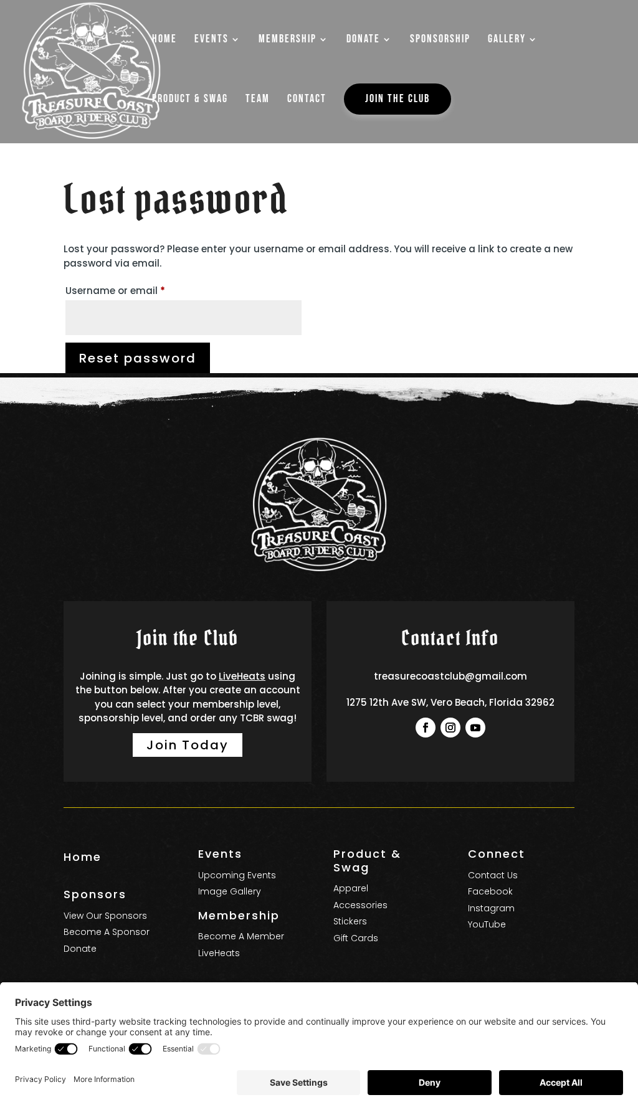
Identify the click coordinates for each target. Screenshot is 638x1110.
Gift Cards (355, 938)
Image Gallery (229, 891)
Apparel (350, 888)
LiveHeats (242, 676)
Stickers (350, 921)
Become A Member (241, 936)
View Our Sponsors (105, 915)
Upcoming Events (237, 875)
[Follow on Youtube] (475, 728)
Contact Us (493, 875)
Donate (80, 948)
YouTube (487, 924)
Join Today (187, 745)
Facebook (490, 891)
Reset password (137, 358)
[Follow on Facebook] (426, 728)
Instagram (491, 908)
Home (83, 857)
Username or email (136, 290)
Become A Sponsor (107, 932)
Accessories (360, 905)
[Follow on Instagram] (450, 728)
